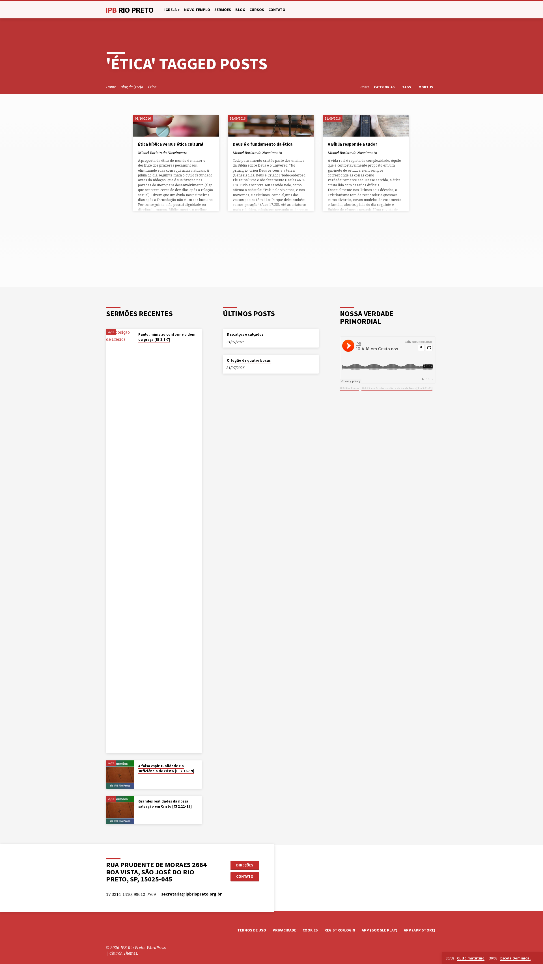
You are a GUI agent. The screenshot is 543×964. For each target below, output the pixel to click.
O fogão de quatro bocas (249, 360)
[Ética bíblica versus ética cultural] (176, 126)
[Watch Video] (139, 347)
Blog (240, 9)
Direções (244, 865)
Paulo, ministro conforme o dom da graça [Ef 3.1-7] (166, 337)
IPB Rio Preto (349, 388)
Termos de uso (251, 930)
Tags (407, 87)
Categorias (384, 87)
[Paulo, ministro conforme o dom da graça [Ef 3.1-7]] (120, 541)
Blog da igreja (131, 87)
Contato (276, 9)
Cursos (256, 9)
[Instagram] (428, 9)
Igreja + (172, 9)
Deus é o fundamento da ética (262, 144)
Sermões (222, 9)
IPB (129, 10)
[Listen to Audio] (143, 347)
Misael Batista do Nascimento (162, 152)
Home (111, 87)
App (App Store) (419, 930)
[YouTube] (421, 9)
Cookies (310, 930)
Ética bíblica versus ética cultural (170, 144)
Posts (364, 87)
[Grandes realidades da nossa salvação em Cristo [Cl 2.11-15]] (120, 810)
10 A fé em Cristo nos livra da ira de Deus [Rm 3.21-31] (396, 388)
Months (426, 87)
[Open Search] (404, 10)
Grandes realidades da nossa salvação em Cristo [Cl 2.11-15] (165, 804)
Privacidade (284, 930)
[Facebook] (415, 9)
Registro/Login (339, 930)
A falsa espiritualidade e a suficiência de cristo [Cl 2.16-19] (166, 768)
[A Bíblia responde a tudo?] (366, 126)
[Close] (537, 958)
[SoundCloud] (434, 9)
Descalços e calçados (245, 334)
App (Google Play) (379, 930)
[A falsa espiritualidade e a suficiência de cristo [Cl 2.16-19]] (120, 774)
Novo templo (197, 9)
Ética (152, 87)
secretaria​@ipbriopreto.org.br (191, 894)
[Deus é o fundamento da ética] (271, 126)
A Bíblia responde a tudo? (352, 144)
